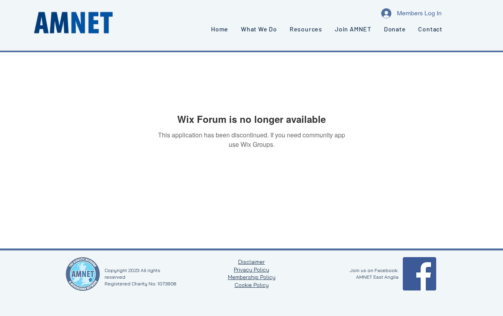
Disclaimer (251, 261)
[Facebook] (419, 273)
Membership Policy (251, 277)
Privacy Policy (251, 269)
